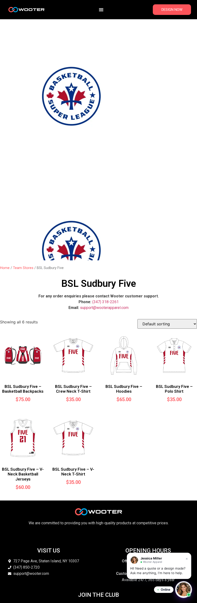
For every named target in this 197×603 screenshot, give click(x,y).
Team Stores (23, 268)
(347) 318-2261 (105, 302)
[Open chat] (183, 589)
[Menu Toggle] (101, 9)
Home (5, 268)
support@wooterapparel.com (104, 307)
